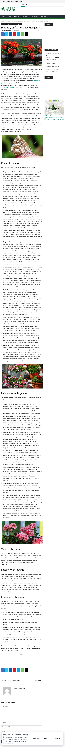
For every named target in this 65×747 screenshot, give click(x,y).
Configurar (57, 738)
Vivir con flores (38, 680)
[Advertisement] (40, 10)
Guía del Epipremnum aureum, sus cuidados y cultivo (55, 62)
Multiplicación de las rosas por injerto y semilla (53, 54)
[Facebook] (60, 1)
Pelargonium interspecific (9, 87)
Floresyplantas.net (8, 30)
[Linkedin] (10, 34)
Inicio (2, 21)
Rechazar (46, 738)
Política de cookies (8, 743)
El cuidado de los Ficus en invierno (10, 680)
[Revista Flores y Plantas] (10, 8)
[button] (61, 16)
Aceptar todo (36, 738)
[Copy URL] (26, 34)
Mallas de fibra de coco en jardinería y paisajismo (52, 70)
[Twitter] (62, 1)
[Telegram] (18, 34)
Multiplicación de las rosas (52, 66)
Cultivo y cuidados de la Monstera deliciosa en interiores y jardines (54, 58)
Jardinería (8, 21)
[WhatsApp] (22, 34)
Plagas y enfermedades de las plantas (21, 21)
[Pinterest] (14, 34)
